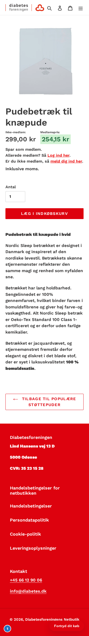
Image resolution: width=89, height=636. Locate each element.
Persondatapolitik (29, 520)
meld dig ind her (66, 161)
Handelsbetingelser (31, 505)
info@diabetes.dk (28, 591)
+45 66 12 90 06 (26, 580)
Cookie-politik (25, 534)
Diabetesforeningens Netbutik (52, 619)
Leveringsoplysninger (33, 548)
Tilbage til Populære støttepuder (48, 401)
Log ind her (58, 155)
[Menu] (80, 7)
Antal (10, 187)
